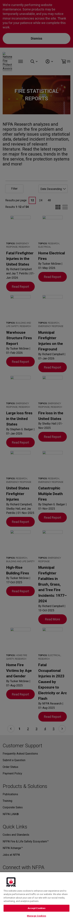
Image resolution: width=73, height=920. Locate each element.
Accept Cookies (37, 908)
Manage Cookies (36, 915)
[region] (36, 896)
